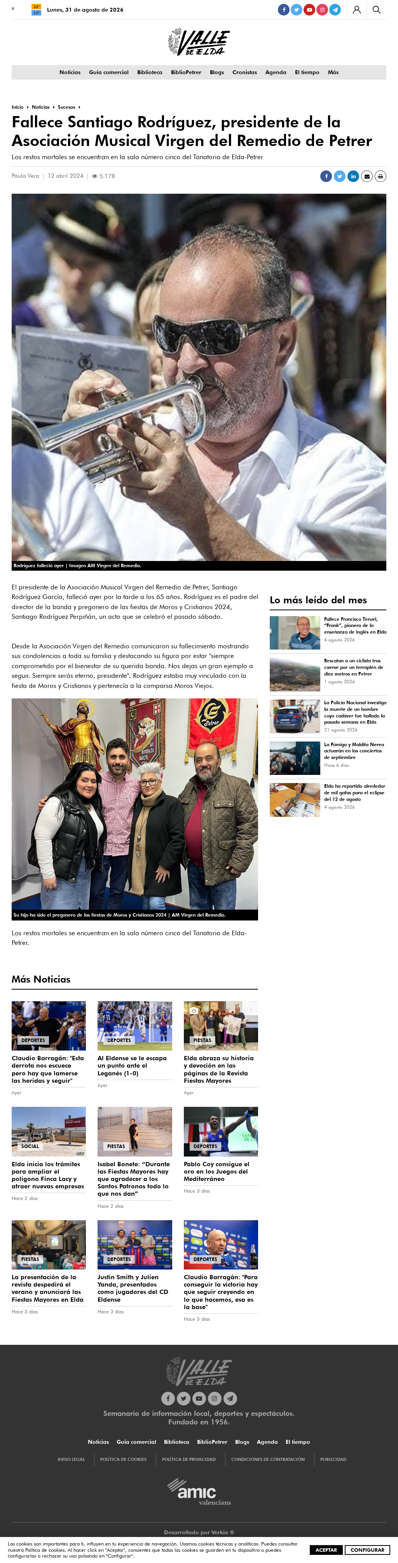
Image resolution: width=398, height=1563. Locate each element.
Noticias (69, 72)
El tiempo (307, 72)
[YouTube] (309, 10)
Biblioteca (149, 72)
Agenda (275, 72)
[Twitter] (296, 10)
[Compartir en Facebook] (326, 176)
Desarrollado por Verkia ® (199, 1532)
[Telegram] (335, 10)
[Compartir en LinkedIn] (353, 176)
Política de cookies (45, 1550)
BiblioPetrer (186, 72)
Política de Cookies (123, 1459)
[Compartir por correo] (367, 176)
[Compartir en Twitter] (340, 176)
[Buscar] (376, 9)
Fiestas (202, 1040)
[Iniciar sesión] (357, 9)
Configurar (367, 1550)
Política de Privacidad (189, 1459)
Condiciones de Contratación (268, 1459)
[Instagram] (322, 10)
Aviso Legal (71, 1459)
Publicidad (333, 1459)
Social (30, 1146)
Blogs (217, 72)
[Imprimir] (380, 176)
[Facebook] (284, 10)
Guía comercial (109, 72)
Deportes (33, 1040)
